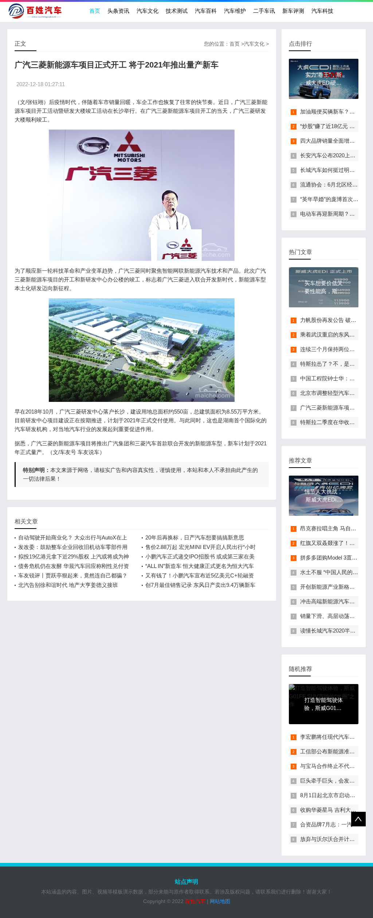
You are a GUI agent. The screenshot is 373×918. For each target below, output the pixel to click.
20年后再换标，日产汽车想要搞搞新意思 (194, 537)
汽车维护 (235, 11)
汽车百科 (206, 11)
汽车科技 (322, 11)
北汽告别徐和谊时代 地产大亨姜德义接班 (68, 585)
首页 (94, 11)
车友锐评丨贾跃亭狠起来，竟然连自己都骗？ (72, 575)
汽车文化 (147, 11)
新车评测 (293, 11)
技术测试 (177, 11)
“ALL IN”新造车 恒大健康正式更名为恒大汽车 (199, 566)
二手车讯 (264, 11)
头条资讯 (118, 11)
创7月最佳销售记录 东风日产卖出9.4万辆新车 (200, 585)
